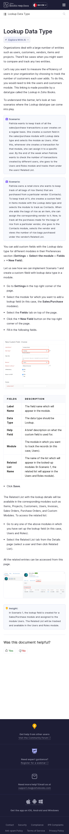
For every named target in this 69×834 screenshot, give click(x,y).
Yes (10, 650)
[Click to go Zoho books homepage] (10, 5)
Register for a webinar (34, 762)
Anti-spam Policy (14, 830)
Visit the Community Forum (34, 737)
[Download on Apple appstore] (34, 803)
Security (22, 825)
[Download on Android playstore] (28, 803)
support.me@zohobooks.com (34, 787)
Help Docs (23, 5)
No (23, 650)
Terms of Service (36, 830)
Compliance (37, 825)
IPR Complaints (56, 825)
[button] (38, 5)
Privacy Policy (56, 830)
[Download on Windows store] (40, 803)
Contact (10, 825)
